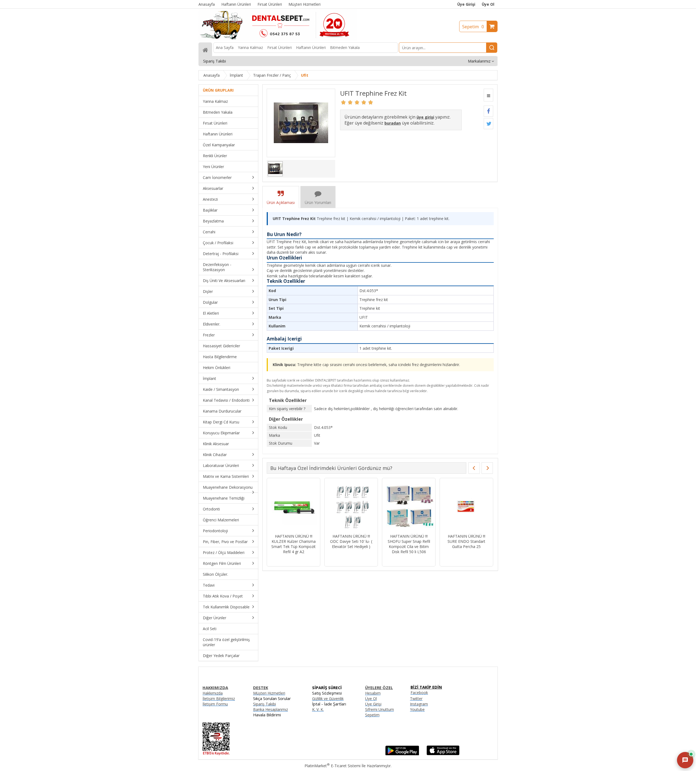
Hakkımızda (213, 693)
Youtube (417, 709)
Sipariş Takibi (264, 704)
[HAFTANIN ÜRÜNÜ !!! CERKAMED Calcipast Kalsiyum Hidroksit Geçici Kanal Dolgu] (351, 506)
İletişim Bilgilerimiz (219, 698)
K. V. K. (318, 709)
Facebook (419, 692)
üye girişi (425, 117)
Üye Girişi (466, 4)
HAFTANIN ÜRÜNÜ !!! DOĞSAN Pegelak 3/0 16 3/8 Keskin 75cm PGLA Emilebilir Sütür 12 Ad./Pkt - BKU (466, 546)
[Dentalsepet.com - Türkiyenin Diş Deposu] (277, 39)
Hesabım (373, 693)
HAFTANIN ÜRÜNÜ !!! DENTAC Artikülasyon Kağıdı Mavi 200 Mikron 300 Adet (408, 544)
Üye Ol (488, 4)
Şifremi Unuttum (379, 709)
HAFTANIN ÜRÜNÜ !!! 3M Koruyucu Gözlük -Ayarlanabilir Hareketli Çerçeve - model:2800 (293, 544)
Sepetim (473, 27)
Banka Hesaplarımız (270, 709)
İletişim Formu (215, 704)
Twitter (416, 698)
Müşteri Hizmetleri (269, 693)
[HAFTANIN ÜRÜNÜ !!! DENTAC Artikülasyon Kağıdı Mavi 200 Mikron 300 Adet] (408, 506)
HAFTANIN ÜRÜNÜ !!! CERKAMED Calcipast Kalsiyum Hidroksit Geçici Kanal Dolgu (351, 544)
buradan (392, 123)
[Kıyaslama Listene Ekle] (488, 95)
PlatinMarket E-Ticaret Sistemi (332, 765)
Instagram (419, 704)
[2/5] (347, 102)
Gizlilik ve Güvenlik (328, 698)
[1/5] (343, 102)
